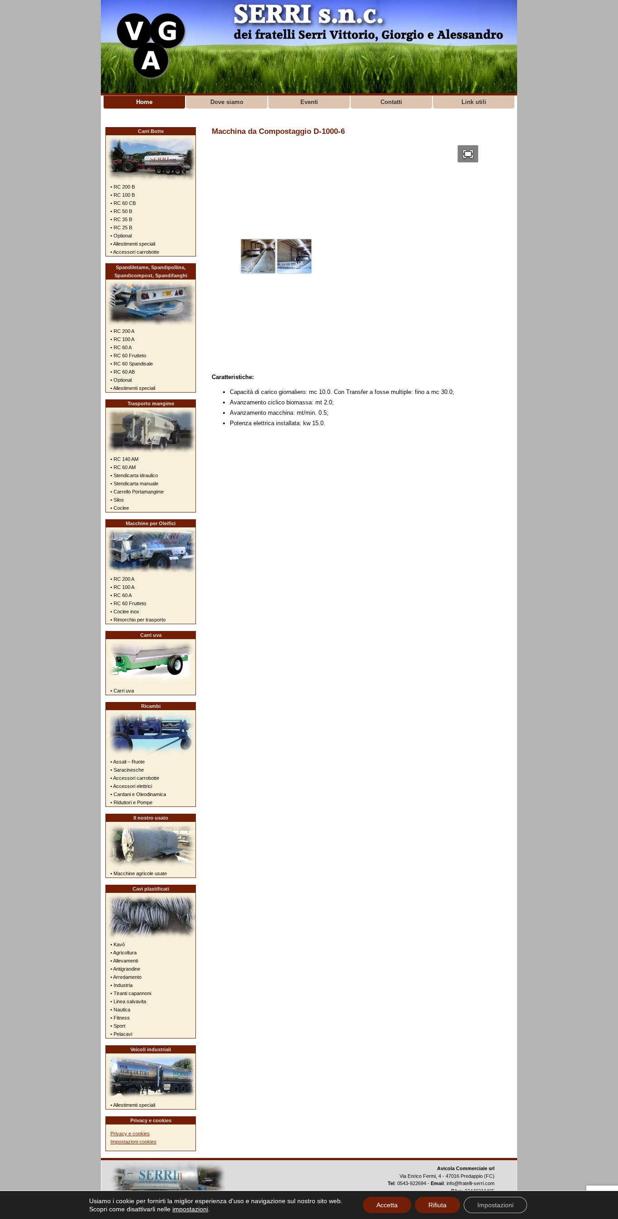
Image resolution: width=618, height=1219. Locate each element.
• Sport (117, 1026)
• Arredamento (126, 977)
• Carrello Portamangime (137, 491)
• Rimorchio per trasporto (138, 619)
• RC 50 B (121, 211)
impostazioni (190, 1209)
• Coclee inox (124, 611)
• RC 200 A (122, 331)
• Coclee (119, 508)
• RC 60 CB (123, 203)
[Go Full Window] (468, 153)
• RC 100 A (122, 339)
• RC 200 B (122, 187)
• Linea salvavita (128, 1001)
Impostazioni (495, 1205)
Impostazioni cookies (133, 1141)
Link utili (473, 102)
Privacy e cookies (130, 1133)
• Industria (121, 985)
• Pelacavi (121, 1034)
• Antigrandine (125, 969)
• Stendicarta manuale (134, 483)
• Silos (117, 500)
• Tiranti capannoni (130, 993)
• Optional (121, 235)
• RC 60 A (121, 347)
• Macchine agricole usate (138, 873)
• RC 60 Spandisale (131, 363)
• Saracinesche (127, 770)
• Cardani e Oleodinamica (138, 794)
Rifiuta (437, 1205)
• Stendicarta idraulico (134, 475)
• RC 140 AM (124, 459)
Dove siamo (226, 102)
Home (144, 102)
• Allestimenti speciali (132, 244)
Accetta (387, 1205)
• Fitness (120, 1017)
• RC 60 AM (123, 467)
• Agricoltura (123, 952)
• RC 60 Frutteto (128, 355)
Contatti (391, 102)
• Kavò (117, 944)
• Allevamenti (124, 960)
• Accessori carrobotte (134, 252)
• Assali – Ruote (127, 761)
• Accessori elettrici (131, 786)
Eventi (309, 102)
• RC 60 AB (122, 372)
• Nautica (120, 1009)
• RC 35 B (121, 219)
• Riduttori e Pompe (131, 802)
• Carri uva (122, 690)
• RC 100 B (122, 195)
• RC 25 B (121, 227)
